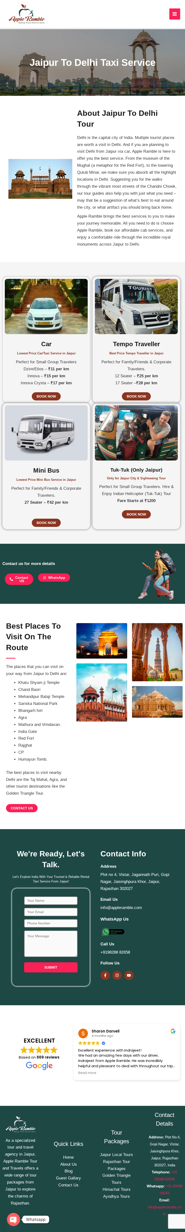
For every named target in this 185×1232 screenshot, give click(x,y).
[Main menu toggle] (174, 14)
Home (68, 1157)
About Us (68, 1164)
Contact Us (68, 1185)
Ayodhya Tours (116, 1196)
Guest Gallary (68, 1178)
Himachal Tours (117, 1189)
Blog (69, 1171)
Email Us (109, 899)
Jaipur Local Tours (116, 1154)
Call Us (107, 944)
